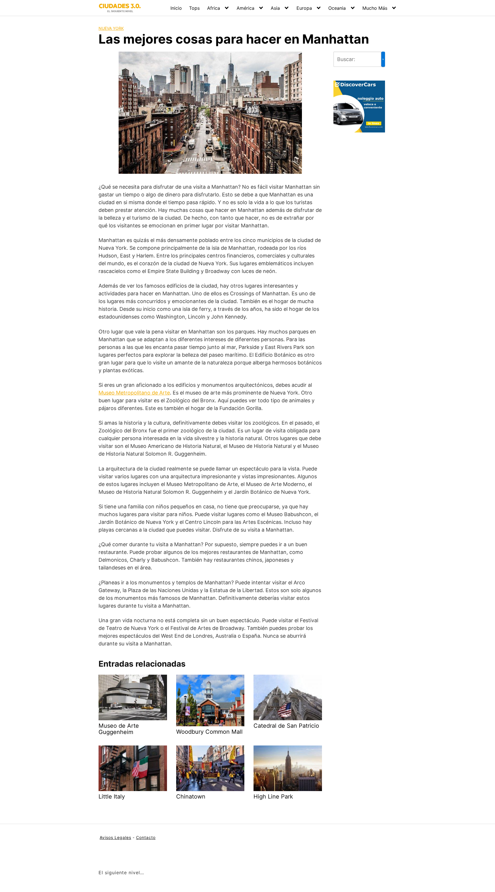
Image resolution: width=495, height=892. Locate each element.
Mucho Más (374, 8)
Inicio (176, 8)
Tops (194, 8)
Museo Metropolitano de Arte (134, 393)
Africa (213, 8)
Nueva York (111, 28)
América (245, 8)
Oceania (337, 8)
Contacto (146, 837)
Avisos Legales (115, 837)
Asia (275, 8)
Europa (304, 8)
